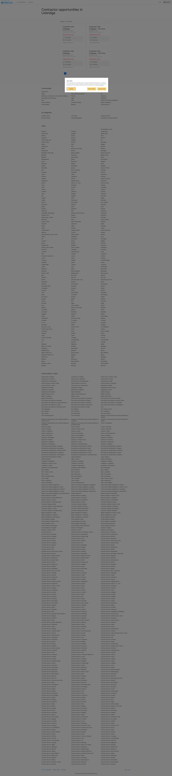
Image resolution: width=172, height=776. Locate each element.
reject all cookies (91, 88)
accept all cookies (101, 88)
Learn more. (102, 85)
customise (71, 88)
